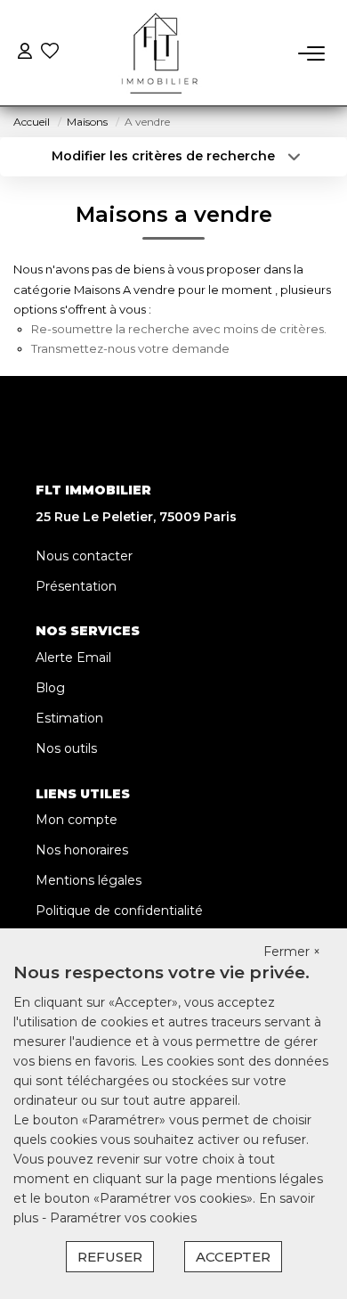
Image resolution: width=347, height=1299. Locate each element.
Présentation (76, 586)
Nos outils (66, 748)
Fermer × (291, 952)
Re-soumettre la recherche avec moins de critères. (179, 329)
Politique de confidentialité (119, 911)
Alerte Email (73, 658)
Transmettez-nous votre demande (130, 348)
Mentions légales (88, 880)
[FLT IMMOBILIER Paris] (156, 53)
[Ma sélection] (50, 53)
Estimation (69, 718)
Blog (50, 688)
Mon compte (76, 820)
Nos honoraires (82, 850)
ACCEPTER (233, 1256)
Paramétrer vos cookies (123, 1218)
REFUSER (109, 1256)
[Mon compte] (25, 53)
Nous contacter (84, 556)
